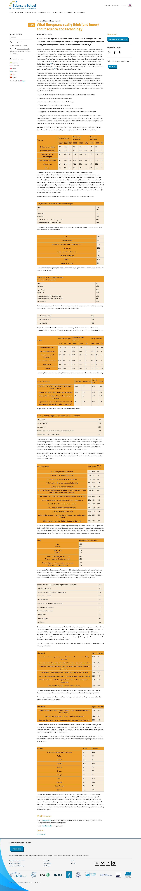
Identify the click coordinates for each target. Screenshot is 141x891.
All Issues (28, 12)
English (14, 69)
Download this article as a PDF (117, 39)
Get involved (68, 12)
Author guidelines (79, 12)
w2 (51, 64)
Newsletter (115, 5)
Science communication (17, 51)
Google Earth (46, 820)
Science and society (21, 46)
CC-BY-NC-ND (41, 834)
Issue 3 (58, 21)
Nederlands (15, 66)
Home (11, 12)
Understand (42, 12)
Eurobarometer (47, 826)
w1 (69, 51)
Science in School (42, 21)
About (61, 12)
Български (15, 63)
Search (123, 5)
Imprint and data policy (16, 866)
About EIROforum (15, 863)
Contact (107, 5)
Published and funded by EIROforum (19, 883)
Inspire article (31, 25)
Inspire (34, 12)
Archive (73, 861)
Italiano (14, 74)
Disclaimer (47, 866)
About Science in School (16, 861)
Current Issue (19, 12)
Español (14, 77)
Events (54, 12)
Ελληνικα (14, 71)
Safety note (48, 863)
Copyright (47, 861)
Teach (49, 12)
